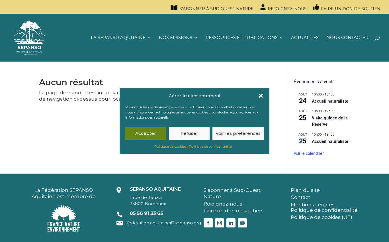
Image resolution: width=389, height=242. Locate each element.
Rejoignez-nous (287, 8)
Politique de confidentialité (210, 146)
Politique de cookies (170, 146)
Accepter (145, 133)
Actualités (305, 38)
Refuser (189, 133)
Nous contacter (347, 38)
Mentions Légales (313, 205)
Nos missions (175, 38)
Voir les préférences (238, 133)
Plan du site (305, 190)
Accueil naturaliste (330, 101)
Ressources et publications (242, 38)
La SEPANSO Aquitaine (118, 38)
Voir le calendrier (309, 153)
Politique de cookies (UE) (321, 217)
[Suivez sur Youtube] (242, 222)
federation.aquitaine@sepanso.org (164, 222)
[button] (261, 95)
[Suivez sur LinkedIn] (231, 222)
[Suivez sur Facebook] (208, 222)
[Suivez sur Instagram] (219, 222)
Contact (300, 197)
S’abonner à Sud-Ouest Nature (216, 8)
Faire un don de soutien (350, 8)
